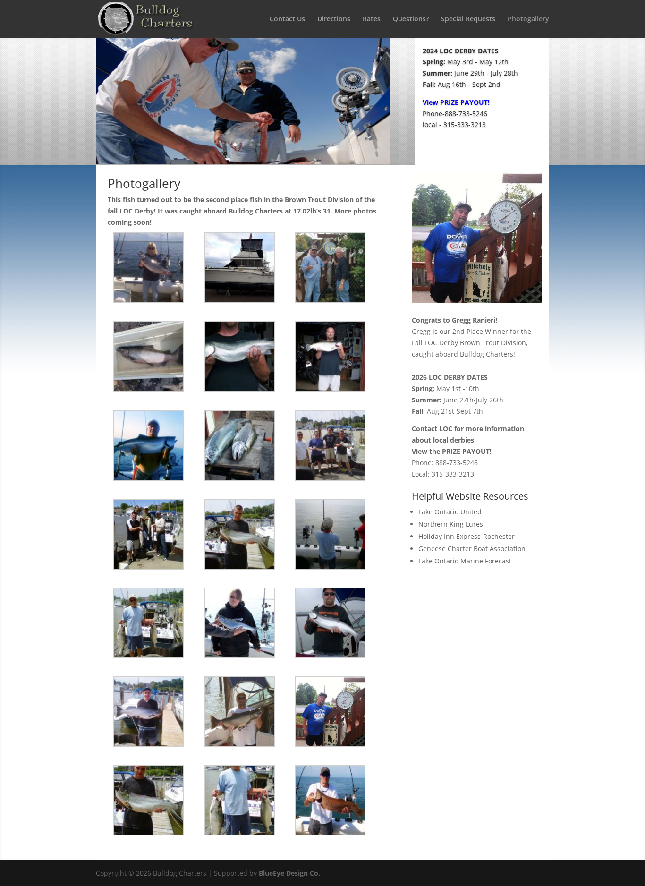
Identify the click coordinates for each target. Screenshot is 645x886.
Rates (372, 19)
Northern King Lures (450, 524)
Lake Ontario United (450, 511)
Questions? (411, 19)
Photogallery (528, 19)
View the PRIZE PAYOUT (451, 451)
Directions (333, 19)
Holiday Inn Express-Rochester (466, 536)
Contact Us (287, 19)
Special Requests (468, 19)
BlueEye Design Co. (289, 873)
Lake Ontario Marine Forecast (464, 560)
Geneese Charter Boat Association (472, 548)
